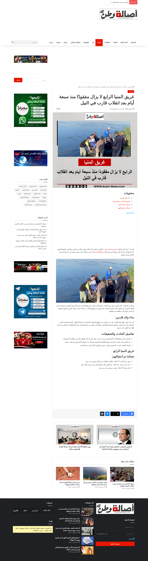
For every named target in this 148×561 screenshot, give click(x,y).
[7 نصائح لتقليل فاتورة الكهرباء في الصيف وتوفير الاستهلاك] (88, 541)
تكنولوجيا (86, 42)
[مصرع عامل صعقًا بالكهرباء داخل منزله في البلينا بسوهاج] (68, 473)
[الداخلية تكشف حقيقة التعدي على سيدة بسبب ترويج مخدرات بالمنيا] (88, 531)
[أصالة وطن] (118, 14)
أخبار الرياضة (22, 186)
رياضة (65, 42)
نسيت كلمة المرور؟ (102, 533)
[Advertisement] (52, 22)
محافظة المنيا (42, 201)
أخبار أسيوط (43, 186)
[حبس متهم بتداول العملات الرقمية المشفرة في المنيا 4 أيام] (88, 521)
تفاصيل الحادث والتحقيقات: (120, 201)
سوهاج (44, 197)
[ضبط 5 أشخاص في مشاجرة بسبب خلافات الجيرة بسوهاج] (122, 474)
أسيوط (17, 190)
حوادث (99, 42)
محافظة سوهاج (31, 201)
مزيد (51, 42)
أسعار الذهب (25, 190)
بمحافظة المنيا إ (98, 252)
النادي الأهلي (37, 193)
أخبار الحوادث (33, 186)
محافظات (107, 42)
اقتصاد (115, 42)
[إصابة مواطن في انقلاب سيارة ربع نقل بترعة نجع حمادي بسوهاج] (95, 473)
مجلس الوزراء (35, 197)
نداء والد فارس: (125, 198)
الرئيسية (133, 42)
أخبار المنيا (43, 190)
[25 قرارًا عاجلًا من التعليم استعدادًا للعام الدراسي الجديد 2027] (88, 550)
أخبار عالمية (124, 42)
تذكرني (130, 539)
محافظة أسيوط (24, 197)
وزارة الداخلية (28, 204)
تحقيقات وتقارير (75, 42)
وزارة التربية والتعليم (40, 204)
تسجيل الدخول (115, 544)
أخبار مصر (34, 190)
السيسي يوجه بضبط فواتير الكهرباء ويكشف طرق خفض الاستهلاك (108, 2)
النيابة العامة (27, 193)
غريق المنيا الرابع (124, 204)
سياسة (58, 42)
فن (93, 42)
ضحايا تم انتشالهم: (124, 208)
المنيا (44, 193)
